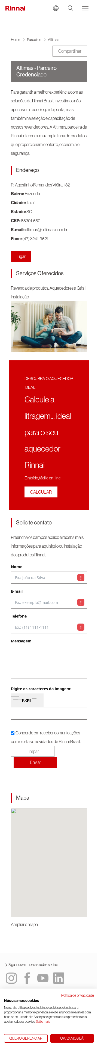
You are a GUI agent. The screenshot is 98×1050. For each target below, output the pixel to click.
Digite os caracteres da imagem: (41, 689)
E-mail (17, 591)
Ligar (21, 256)
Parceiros (34, 39)
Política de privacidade (77, 995)
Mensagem (21, 641)
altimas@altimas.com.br (46, 229)
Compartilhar (69, 51)
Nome (16, 567)
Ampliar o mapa (24, 924)
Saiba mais (43, 1022)
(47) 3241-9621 (35, 238)
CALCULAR (41, 492)
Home (15, 39)
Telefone (19, 616)
